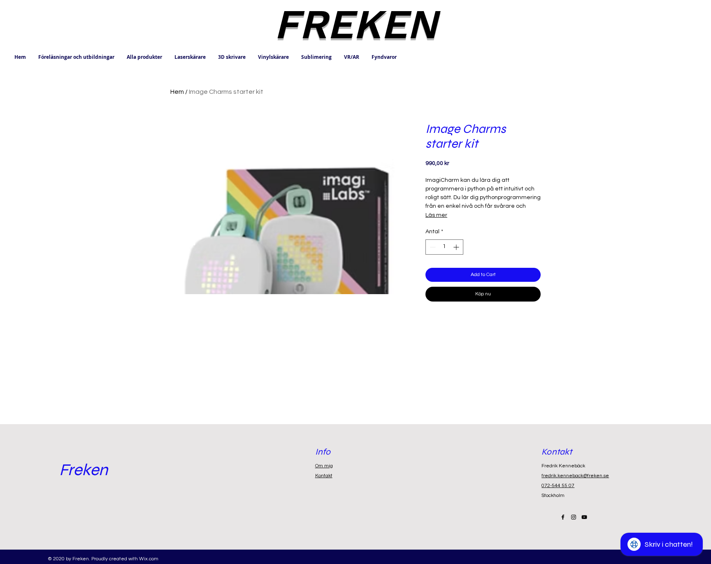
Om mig (324, 466)
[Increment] (457, 247)
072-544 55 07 (557, 485)
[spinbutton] (444, 247)
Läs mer (436, 215)
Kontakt (323, 475)
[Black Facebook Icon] (563, 517)
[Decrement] (432, 247)
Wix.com (148, 559)
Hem (177, 91)
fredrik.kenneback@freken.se (575, 475)
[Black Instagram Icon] (573, 517)
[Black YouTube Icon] (584, 517)
